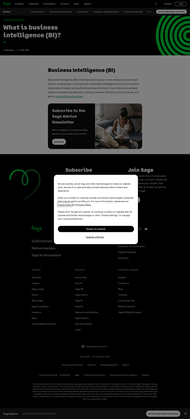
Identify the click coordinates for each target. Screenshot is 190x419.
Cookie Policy (65, 204)
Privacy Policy (84, 204)
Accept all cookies (96, 229)
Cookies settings (95, 237)
